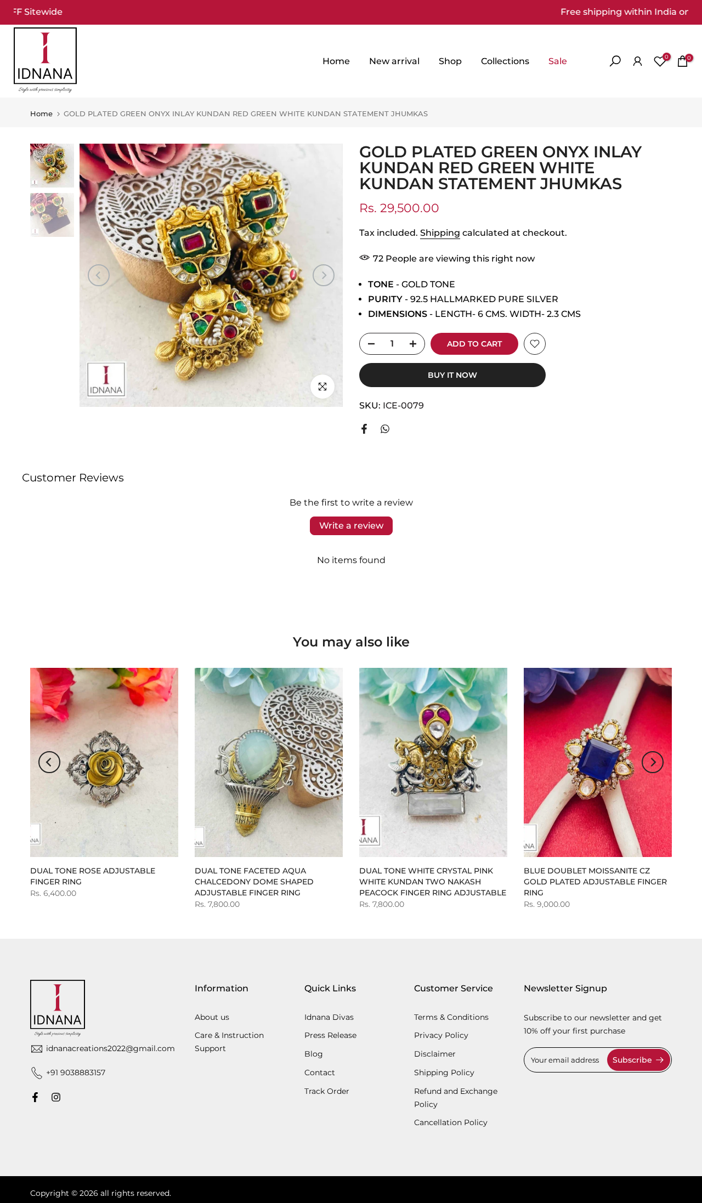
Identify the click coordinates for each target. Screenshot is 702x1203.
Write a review (351, 525)
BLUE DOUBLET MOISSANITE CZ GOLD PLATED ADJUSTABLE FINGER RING (595, 882)
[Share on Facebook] (364, 429)
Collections (505, 61)
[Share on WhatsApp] (385, 429)
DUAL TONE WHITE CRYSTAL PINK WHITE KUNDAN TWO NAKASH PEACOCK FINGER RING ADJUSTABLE (432, 882)
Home (336, 61)
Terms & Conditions (451, 1017)
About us (212, 1017)
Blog (313, 1054)
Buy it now (452, 375)
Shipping (440, 233)
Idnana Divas (329, 1017)
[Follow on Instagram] (56, 1097)
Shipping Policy (444, 1072)
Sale (557, 61)
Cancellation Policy (451, 1122)
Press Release (330, 1035)
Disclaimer (435, 1054)
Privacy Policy (441, 1035)
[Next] (324, 275)
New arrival (394, 61)
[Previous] (99, 275)
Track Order (326, 1091)
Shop (450, 61)
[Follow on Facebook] (35, 1097)
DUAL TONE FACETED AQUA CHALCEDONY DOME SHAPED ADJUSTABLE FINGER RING (254, 882)
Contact (319, 1072)
